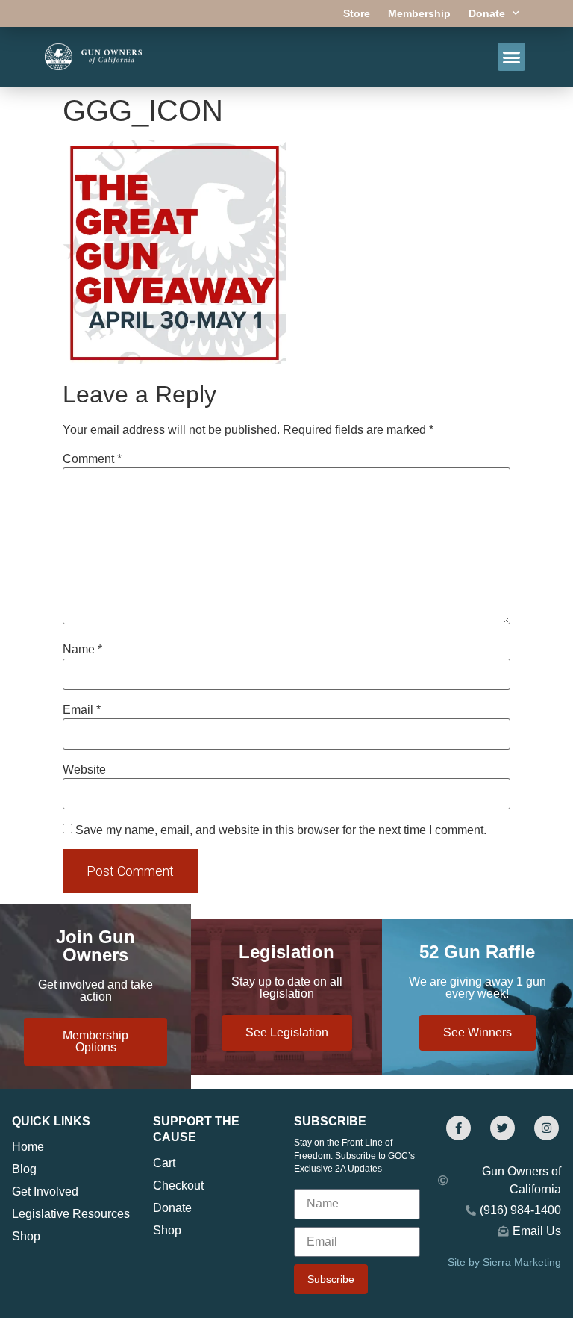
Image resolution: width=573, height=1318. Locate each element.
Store (356, 13)
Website (84, 770)
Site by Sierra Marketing (504, 1262)
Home (28, 1146)
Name (82, 650)
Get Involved (45, 1191)
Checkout (178, 1185)
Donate (487, 13)
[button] (512, 57)
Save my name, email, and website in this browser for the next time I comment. (280, 830)
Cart (164, 1163)
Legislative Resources (71, 1213)
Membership (419, 13)
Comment (92, 459)
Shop (26, 1236)
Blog (24, 1169)
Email (82, 710)
